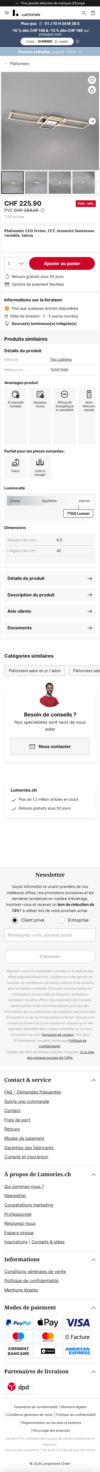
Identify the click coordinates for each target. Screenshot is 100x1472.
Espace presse (19, 1233)
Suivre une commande (26, 1101)
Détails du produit (26, 578)
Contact (12, 1110)
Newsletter (15, 1195)
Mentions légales (21, 1290)
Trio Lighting (61, 359)
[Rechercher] (84, 12)
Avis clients (19, 611)
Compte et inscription (26, 1157)
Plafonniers (19, 63)
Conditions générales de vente (35, 1271)
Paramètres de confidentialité (36, 1407)
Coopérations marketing (28, 1205)
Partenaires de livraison (36, 1371)
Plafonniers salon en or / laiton (35, 670)
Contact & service (27, 1080)
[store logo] (29, 12)
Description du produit (30, 594)
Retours (12, 1129)
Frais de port (17, 1120)
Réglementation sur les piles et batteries (51, 1422)
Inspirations (15, 1242)
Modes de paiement (24, 1138)
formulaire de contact (58, 1034)
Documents (19, 627)
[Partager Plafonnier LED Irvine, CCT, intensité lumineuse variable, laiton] (92, 90)
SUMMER (47, 41)
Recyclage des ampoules (51, 1430)
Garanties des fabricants (29, 1148)
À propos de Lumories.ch (37, 1174)
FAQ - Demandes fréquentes (32, 1092)
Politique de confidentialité (31, 1280)
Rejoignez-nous (19, 1223)
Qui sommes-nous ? (24, 1186)
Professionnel (17, 1214)
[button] (12, 182)
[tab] (50, 1119)
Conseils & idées (48, 1242)
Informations (22, 1259)
